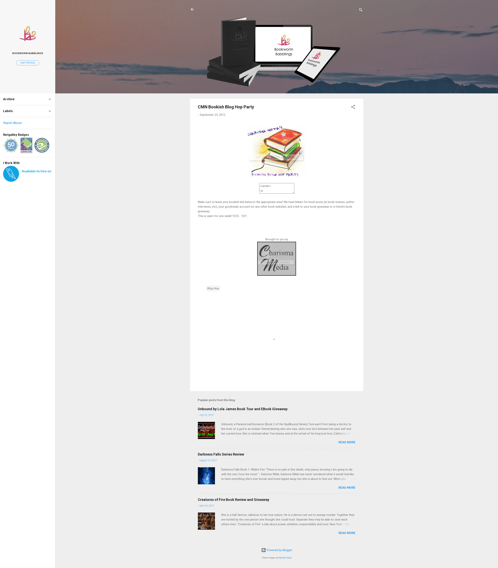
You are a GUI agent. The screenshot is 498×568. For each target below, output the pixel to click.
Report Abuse (12, 123)
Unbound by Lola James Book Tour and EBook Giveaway (243, 409)
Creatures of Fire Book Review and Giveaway (233, 500)
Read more (346, 442)
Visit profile (27, 62)
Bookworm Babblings (27, 53)
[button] (353, 107)
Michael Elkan (285, 558)
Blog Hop (213, 288)
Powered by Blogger (279, 550)
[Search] (361, 11)
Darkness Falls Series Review (221, 454)
